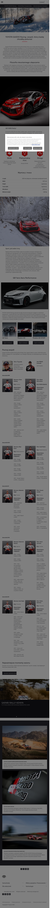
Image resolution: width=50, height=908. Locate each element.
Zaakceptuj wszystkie (38, 148)
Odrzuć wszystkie (27, 148)
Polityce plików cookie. (36, 144)
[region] (24, 142)
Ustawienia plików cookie (13, 148)
